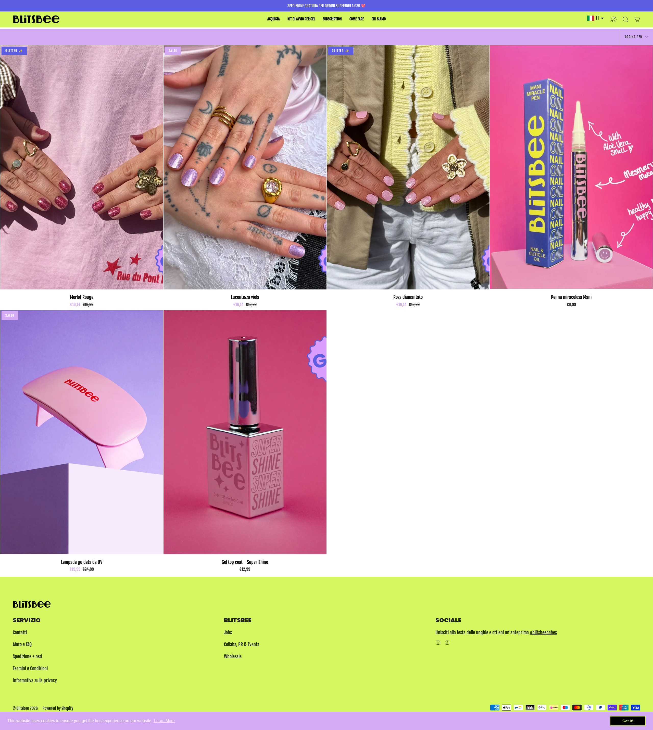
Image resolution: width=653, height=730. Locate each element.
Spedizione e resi (27, 656)
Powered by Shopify (58, 708)
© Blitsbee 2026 (25, 708)
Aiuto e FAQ (22, 644)
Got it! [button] (627, 721)
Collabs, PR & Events (241, 644)
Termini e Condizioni (30, 668)
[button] (273, 19)
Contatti (20, 632)
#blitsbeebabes (543, 632)
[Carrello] (637, 19)
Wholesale (233, 656)
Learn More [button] (164, 721)
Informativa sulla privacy (35, 680)
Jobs (228, 632)
